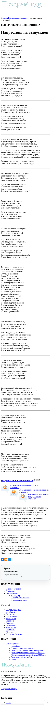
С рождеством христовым (22, 648)
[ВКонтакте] (2, 559)
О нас (8, 702)
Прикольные (11, 616)
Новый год (15, 646)
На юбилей (10, 612)
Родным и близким (14, 634)
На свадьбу (15, 595)
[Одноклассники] (5, 559)
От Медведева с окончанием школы (34, 490)
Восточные (10, 630)
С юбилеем (10, 591)
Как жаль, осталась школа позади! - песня (38, 495)
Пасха (13, 659)
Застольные (11, 619)
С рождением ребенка (20, 598)
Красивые (10, 623)
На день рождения (13, 610)
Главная (4, 18)
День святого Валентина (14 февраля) (27, 650)
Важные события (13, 593)
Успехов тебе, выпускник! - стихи (24, 485)
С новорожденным (19, 600)
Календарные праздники (18, 18)
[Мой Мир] (9, 559)
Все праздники (12, 644)
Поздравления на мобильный (17, 480)
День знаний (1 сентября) (21, 657)
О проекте (5, 689)
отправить (14, 488)
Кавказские (11, 627)
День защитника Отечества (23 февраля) (28, 653)
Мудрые (9, 632)
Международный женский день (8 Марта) (28, 655)
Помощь (13, 689)
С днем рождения (13, 589)
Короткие (10, 621)
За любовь (10, 625)
